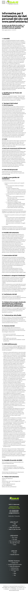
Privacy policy (17, 516)
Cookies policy (11, 516)
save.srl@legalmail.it (12, 587)
